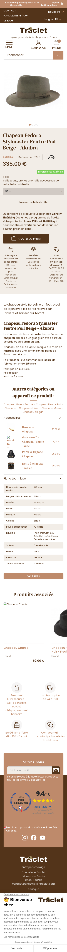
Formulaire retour (16, 15)
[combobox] (33, 191)
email (58, 271)
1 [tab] (30, 125)
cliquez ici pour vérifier (30, 830)
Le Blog (8, 20)
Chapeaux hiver (29, 408)
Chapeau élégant (33, 412)
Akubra (8, 157)
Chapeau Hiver (13, 404)
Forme (29, 404)
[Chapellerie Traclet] (33, 29)
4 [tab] (37, 125)
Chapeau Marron (52, 408)
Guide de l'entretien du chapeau (11, 284)
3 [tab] (35, 125)
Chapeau (10, 408)
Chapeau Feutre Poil (48, 404)
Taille (6, 177)
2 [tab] (32, 125)
